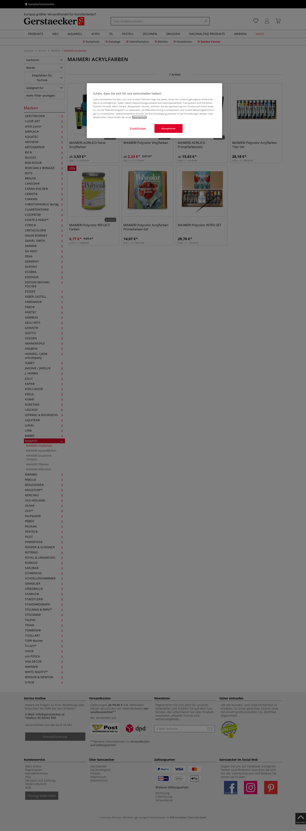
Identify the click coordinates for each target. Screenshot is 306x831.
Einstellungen (138, 128)
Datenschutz (139, 117)
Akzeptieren (168, 128)
